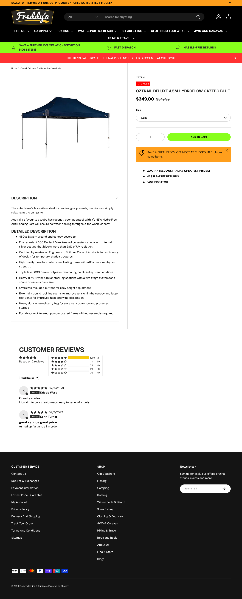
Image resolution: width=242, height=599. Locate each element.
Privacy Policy (20, 509)
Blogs (100, 559)
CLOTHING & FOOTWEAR (168, 31)
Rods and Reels (107, 538)
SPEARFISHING (132, 31)
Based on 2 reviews (31, 361)
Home (14, 68)
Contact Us (18, 474)
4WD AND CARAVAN (208, 31)
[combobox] (134, 17)
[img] (39, 388)
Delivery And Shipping (25, 516)
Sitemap (16, 538)
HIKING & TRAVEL (119, 38)
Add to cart (199, 137)
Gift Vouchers (106, 474)
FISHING (20, 31)
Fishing (101, 481)
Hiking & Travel (107, 530)
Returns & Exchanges (25, 481)
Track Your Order (22, 523)
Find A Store (105, 552)
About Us (103, 545)
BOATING (63, 31)
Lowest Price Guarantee (26, 495)
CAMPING (41, 31)
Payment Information (24, 488)
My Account (19, 502)
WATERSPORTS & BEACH (95, 31)
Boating (102, 495)
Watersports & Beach (111, 502)
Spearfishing (105, 509)
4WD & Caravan (107, 523)
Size (138, 109)
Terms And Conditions (25, 530)
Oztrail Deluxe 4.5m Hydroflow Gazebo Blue (42, 68)
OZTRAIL (141, 77)
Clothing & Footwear (110, 516)
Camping (103, 488)
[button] (228, 17)
